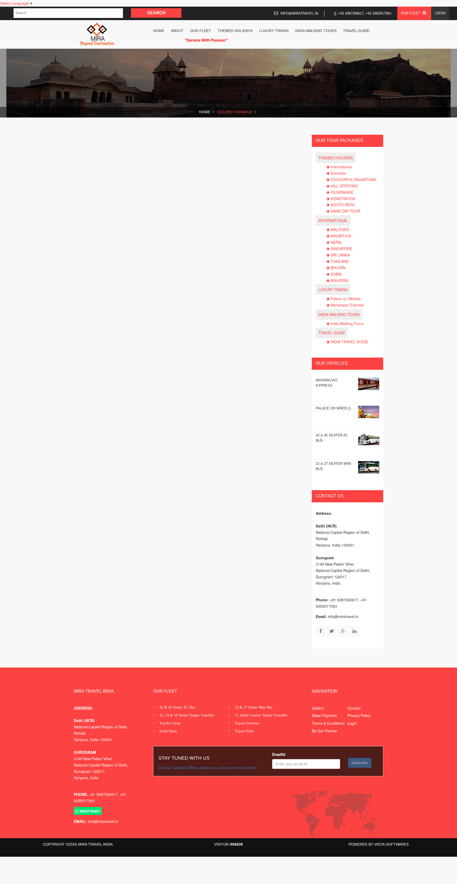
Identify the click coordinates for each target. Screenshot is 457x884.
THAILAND (340, 261)
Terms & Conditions (328, 723)
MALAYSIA (339, 280)
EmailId (278, 754)
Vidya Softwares (391, 844)
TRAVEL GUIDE (356, 31)
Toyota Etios (244, 731)
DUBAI (336, 274)
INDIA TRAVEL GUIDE (349, 341)
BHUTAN (338, 267)
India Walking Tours (347, 323)
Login (440, 13)
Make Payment (324, 715)
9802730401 (89, 811)
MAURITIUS (341, 235)
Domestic (338, 173)
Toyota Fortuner (247, 723)
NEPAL (336, 242)
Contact (354, 707)
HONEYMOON (343, 198)
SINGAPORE (341, 248)
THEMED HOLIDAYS (235, 31)
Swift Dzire (168, 731)
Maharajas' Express (347, 305)
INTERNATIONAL (333, 220)
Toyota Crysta (169, 723)
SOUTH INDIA (342, 204)
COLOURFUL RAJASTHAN (353, 179)
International (341, 166)
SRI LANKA (340, 255)
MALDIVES (340, 229)
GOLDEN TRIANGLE (234, 112)
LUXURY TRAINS (274, 31)
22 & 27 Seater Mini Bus (253, 707)
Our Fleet (200, 31)
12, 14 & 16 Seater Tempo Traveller (186, 715)
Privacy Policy (359, 715)
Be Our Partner (324, 730)
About (177, 31)
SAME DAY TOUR (345, 211)
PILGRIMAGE (342, 192)
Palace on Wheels (346, 298)
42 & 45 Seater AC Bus (177, 707)
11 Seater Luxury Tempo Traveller (261, 715)
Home (158, 31)
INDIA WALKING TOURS (315, 31)
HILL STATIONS (344, 185)
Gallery (318, 707)
